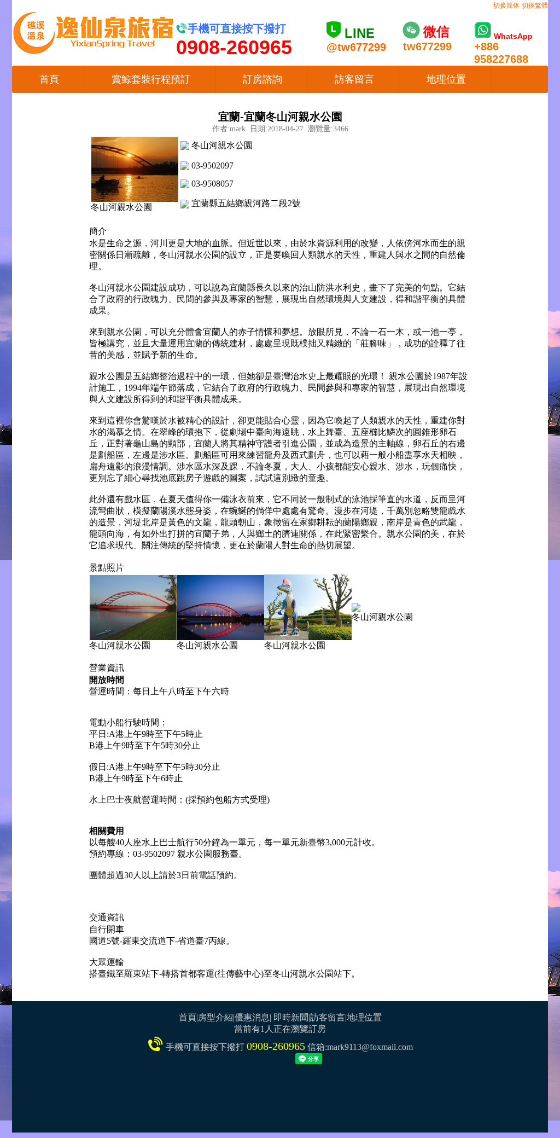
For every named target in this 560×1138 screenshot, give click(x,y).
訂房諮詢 (262, 79)
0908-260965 (276, 1046)
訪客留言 (354, 79)
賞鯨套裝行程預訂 (151, 79)
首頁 (49, 79)
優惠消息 (252, 1017)
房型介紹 (215, 1017)
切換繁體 (535, 5)
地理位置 (446, 79)
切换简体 (506, 5)
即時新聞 (290, 1017)
